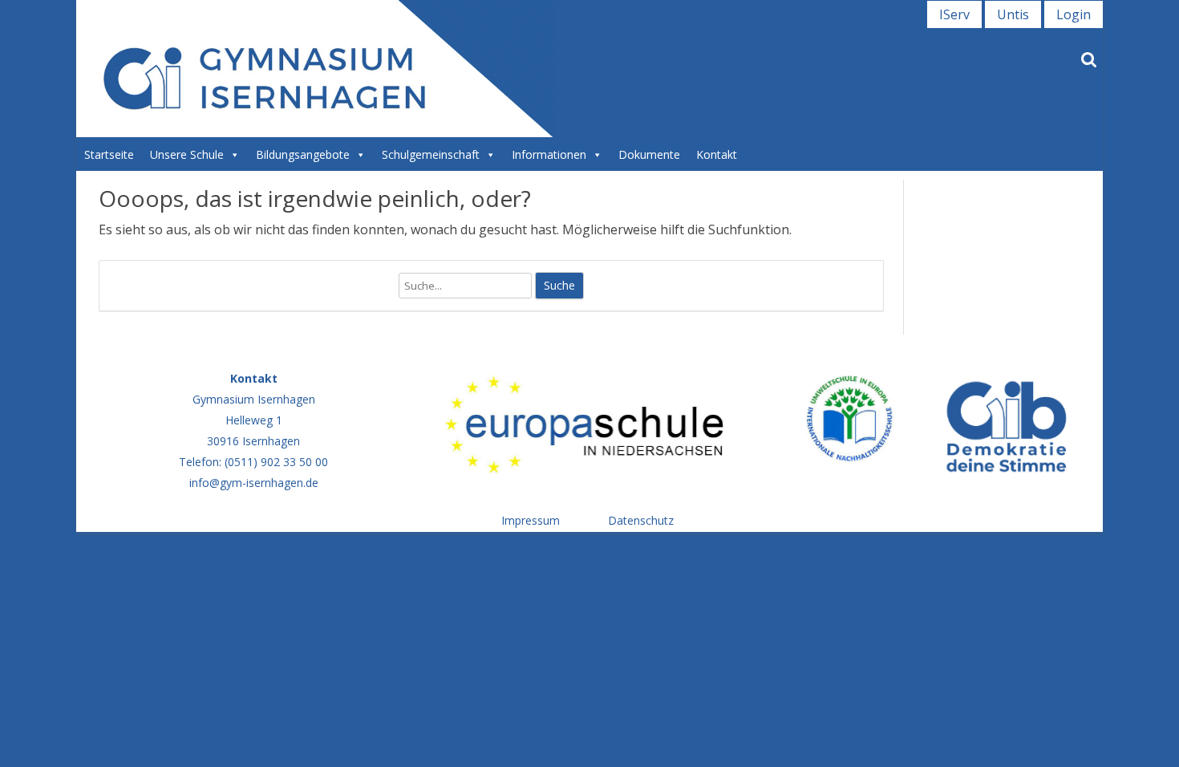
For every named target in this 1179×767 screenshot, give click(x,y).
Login (1073, 14)
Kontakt (716, 154)
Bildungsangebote (303, 154)
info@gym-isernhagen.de (253, 482)
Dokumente (649, 154)
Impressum (530, 520)
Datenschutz (641, 520)
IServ (954, 14)
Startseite (109, 154)
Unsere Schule (187, 154)
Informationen (549, 154)
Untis (1013, 14)
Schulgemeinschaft (431, 154)
